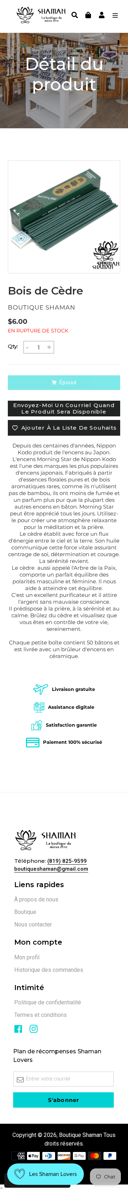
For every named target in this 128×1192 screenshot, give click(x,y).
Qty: (13, 346)
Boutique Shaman (80, 1135)
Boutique (25, 912)
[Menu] (113, 16)
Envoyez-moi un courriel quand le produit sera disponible (64, 408)
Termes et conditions (40, 1015)
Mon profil (26, 957)
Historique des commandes (48, 969)
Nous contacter (33, 924)
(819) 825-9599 (67, 861)
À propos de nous (36, 899)
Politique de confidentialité (47, 1002)
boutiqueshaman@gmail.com (51, 869)
